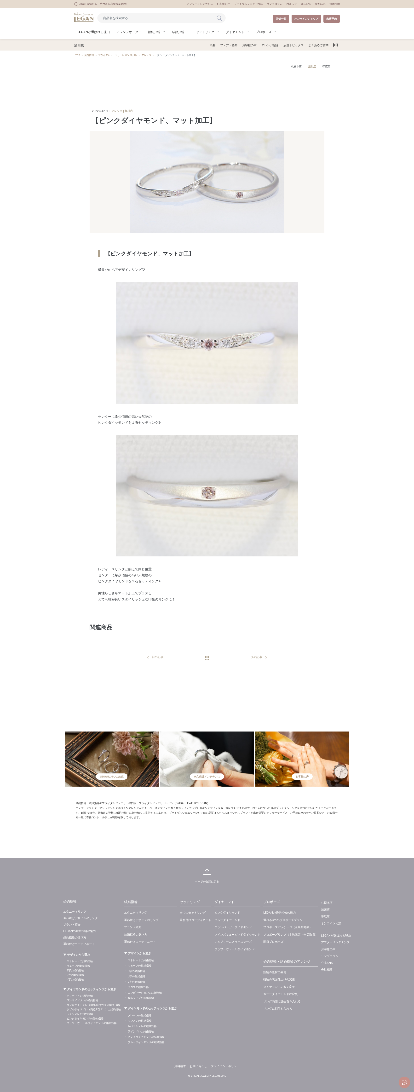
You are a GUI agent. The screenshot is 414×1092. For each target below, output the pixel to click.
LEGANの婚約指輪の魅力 (79, 931)
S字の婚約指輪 (75, 970)
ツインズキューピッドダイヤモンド (237, 934)
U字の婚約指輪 (75, 975)
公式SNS (306, 4)
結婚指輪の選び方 (135, 934)
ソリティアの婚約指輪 (80, 995)
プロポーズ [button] (263, 32)
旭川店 (312, 66)
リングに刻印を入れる (277, 1008)
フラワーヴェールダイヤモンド (234, 949)
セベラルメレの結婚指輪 (142, 1026)
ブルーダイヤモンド (227, 920)
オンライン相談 (331, 923)
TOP (77, 55)
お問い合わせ (198, 1066)
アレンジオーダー (128, 32)
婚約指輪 (70, 901)
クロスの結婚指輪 (138, 987)
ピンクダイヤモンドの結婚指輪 (146, 1037)
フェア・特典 (228, 45)
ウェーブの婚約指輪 (78, 965)
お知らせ (291, 4)
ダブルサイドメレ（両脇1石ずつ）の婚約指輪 (94, 1004)
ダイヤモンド (224, 902)
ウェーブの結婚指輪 (139, 965)
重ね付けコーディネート (79, 944)
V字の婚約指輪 (75, 979)
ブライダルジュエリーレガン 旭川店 (117, 55)
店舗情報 (89, 55)
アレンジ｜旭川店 (122, 111)
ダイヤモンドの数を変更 (279, 987)
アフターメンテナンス (200, 4)
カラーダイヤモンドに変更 (280, 994)
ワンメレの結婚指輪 (139, 1020)
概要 (212, 45)
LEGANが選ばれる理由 (93, 32)
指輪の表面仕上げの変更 (279, 979)
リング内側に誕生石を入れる (282, 1001)
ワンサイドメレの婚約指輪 (82, 1000)
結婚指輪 (131, 902)
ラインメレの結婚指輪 (141, 1031)
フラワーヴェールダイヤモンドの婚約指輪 (92, 1023)
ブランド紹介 (71, 924)
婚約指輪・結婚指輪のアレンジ (286, 961)
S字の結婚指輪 (136, 971)
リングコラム (274, 4)
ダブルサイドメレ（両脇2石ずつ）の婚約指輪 (94, 1009)
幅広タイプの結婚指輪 (141, 998)
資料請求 (320, 4)
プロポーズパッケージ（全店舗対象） (287, 927)
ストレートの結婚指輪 (141, 960)
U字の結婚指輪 (136, 976)
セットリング (190, 902)
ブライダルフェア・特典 (248, 4)
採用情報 (334, 4)
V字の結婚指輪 (136, 981)
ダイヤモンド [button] (235, 32)
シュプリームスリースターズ (233, 941)
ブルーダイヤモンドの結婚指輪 (146, 1042)
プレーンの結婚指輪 (139, 1015)
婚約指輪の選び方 (74, 937)
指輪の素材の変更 (274, 972)
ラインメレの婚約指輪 (80, 1014)
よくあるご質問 (318, 45)
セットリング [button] (205, 32)
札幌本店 (296, 66)
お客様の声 (223, 4)
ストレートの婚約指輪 (80, 961)
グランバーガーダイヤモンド (233, 927)
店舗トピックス (293, 45)
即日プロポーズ (273, 941)
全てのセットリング (193, 912)
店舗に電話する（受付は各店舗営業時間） (103, 4)
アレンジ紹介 (270, 45)
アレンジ (146, 55)
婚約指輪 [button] (154, 32)
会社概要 (327, 969)
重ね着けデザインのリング (80, 918)
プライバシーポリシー (225, 1066)
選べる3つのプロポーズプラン (283, 920)
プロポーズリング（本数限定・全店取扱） (290, 934)
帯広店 (326, 66)
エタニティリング (74, 911)
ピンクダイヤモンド (227, 912)
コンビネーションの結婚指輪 (145, 992)
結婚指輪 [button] (178, 32)
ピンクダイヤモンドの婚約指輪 (85, 1018)
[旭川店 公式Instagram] (335, 45)
